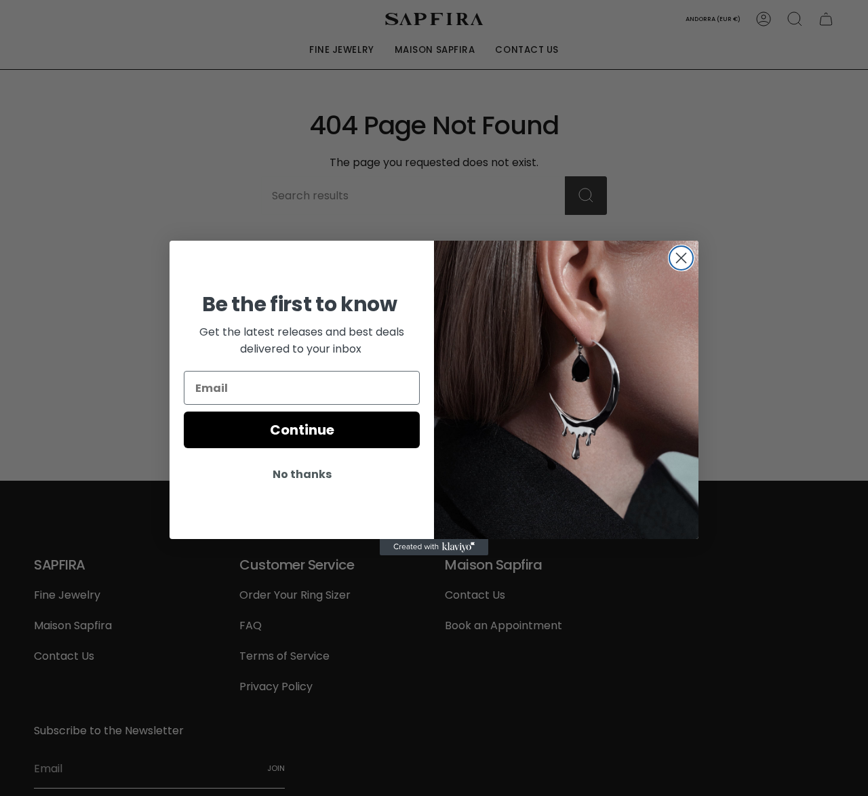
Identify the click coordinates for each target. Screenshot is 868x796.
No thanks (302, 474)
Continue (302, 429)
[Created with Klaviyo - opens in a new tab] (434, 547)
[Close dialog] (681, 258)
